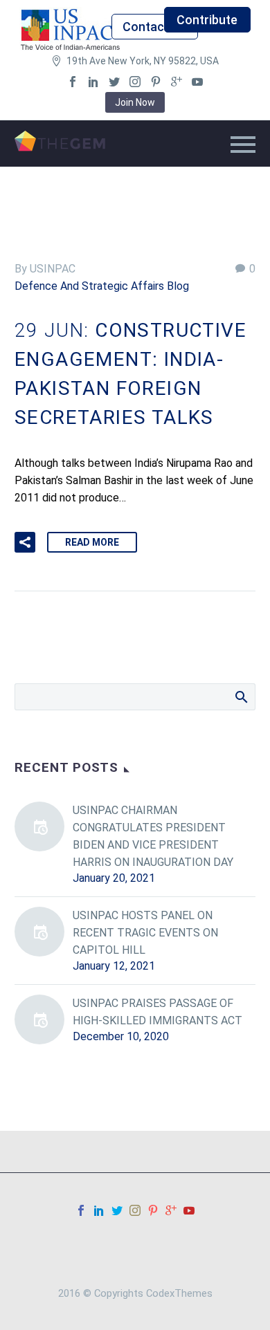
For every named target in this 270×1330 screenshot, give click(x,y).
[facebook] (72, 81)
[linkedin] (93, 81)
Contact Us (154, 26)
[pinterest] (155, 81)
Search (240, 696)
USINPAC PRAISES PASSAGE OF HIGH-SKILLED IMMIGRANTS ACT (157, 1012)
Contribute (207, 19)
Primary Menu (243, 144)
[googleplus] (176, 81)
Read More (92, 542)
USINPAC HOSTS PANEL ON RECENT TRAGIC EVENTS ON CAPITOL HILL (145, 933)
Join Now (135, 102)
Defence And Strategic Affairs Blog (102, 286)
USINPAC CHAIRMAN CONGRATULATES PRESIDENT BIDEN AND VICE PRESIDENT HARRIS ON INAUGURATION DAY (153, 836)
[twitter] (114, 81)
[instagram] (135, 81)
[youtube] (197, 81)
